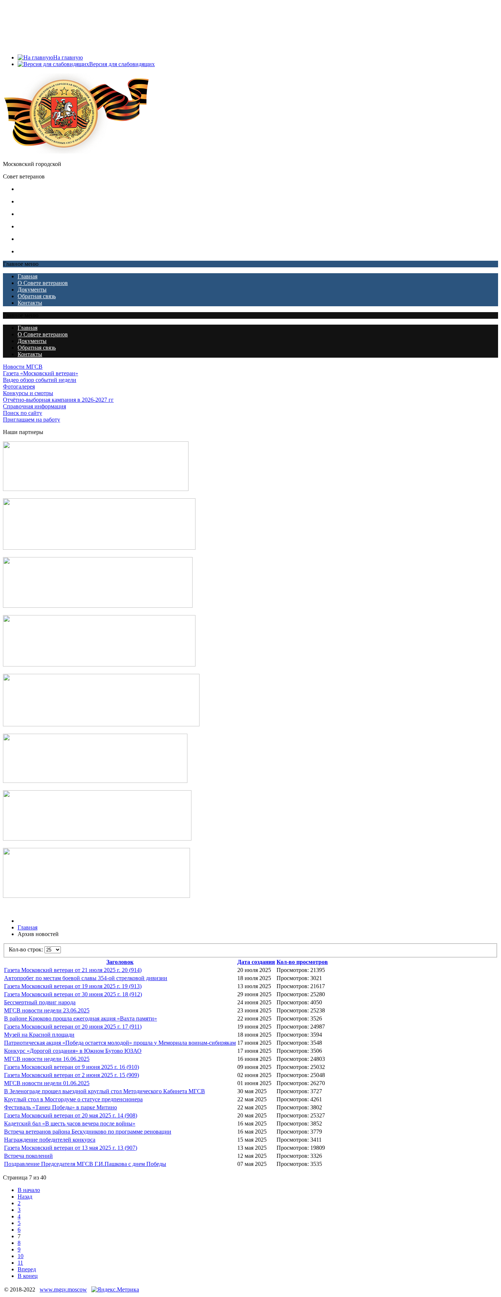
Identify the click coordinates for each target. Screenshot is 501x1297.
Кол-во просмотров (302, 962)
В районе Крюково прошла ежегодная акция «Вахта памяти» (80, 1018)
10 (20, 1256)
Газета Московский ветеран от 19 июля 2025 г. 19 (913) (73, 986)
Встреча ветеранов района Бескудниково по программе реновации (87, 1131)
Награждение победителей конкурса (49, 1140)
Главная (27, 18)
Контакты (30, 45)
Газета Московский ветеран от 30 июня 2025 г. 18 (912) (73, 994)
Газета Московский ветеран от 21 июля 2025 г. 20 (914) (73, 970)
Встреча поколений (28, 1156)
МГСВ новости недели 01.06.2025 (46, 1083)
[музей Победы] (96, 896)
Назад (25, 1196)
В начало (29, 1190)
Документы (32, 32)
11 (20, 1263)
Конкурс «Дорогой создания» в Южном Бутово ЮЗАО (73, 1051)
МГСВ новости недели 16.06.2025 (46, 1059)
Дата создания (256, 962)
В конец (28, 1276)
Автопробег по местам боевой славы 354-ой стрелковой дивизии (85, 978)
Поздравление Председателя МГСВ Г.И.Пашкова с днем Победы (85, 1164)
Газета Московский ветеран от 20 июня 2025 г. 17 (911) (73, 1026)
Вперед (27, 1269)
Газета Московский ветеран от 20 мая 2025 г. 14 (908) (70, 1115)
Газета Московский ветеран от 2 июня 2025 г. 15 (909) (71, 1075)
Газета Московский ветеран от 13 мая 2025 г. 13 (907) (70, 1148)
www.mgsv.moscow (63, 1289)
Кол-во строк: (26, 949)
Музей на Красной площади (39, 1035)
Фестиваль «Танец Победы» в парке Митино (60, 1107)
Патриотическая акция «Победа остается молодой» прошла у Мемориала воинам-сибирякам (120, 1043)
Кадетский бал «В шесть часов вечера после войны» (69, 1123)
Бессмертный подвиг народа (40, 1002)
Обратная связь (37, 38)
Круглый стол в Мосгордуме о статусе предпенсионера (73, 1099)
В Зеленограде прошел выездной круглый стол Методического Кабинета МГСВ (104, 1091)
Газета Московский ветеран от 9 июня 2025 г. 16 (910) (71, 1067)
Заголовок (120, 962)
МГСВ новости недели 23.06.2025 (46, 1010)
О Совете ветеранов (43, 25)
